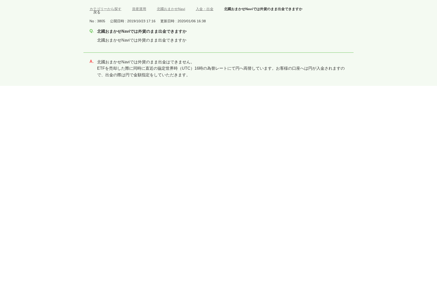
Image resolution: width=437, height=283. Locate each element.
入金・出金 (204, 9)
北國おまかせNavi (171, 9)
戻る (96, 12)
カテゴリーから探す (105, 9)
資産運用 (139, 9)
